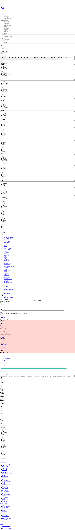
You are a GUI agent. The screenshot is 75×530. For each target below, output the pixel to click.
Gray (3, 455)
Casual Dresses (5, 68)
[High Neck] (2, 414)
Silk (3, 150)
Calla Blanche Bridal (5, 515)
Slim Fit (4, 185)
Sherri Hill (5, 272)
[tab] (38, 256)
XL (53, 59)
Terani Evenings (4, 511)
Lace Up (4, 114)
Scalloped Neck (5, 174)
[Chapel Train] (2, 410)
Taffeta (4, 151)
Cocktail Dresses (5, 69)
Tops (3, 94)
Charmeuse (4, 142)
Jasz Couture (5, 251)
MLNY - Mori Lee (6, 278)
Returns (3, 340)
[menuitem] (4, 5)
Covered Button (5, 112)
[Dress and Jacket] (2, 387)
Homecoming (5, 73)
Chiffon (4, 143)
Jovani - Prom (6, 256)
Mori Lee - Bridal (4, 519)
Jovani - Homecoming (5, 480)
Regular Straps (5, 198)
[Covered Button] (2, 393)
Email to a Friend (2, 315)
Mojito (4, 205)
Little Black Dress (5, 85)
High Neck (4, 169)
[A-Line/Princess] (2, 416)
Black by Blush (6, 244)
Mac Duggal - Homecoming (8, 263)
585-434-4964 (2, 337)
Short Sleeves (5, 192)
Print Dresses (5, 89)
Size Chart (1, 314)
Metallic (4, 122)
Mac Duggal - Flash (6, 260)
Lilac (3, 215)
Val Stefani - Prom (6, 275)
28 (55, 57)
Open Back (4, 105)
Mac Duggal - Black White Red (6, 484)
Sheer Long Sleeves (5, 191)
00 (4, 376)
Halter (4, 168)
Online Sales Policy (4, 344)
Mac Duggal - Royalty (5, 487)
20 (42, 57)
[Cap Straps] (2, 424)
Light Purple (4, 442)
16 (35, 57)
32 (62, 57)
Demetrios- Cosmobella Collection (8, 289)
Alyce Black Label (6, 252)
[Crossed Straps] (2, 394)
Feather (4, 133)
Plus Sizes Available (5, 107)
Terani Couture (4, 510)
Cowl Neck (4, 167)
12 (28, 57)
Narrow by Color (4, 203)
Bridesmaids (4, 67)
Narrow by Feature (4, 63)
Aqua (4, 435)
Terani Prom (5, 274)
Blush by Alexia (6, 243)
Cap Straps (4, 197)
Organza (4, 147)
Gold (3, 226)
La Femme (5, 257)
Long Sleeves (5, 190)
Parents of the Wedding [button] (3, 503)
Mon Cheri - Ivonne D (7, 280)
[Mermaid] (2, 418)
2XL (57, 59)
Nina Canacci (6, 267)
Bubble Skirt (4, 100)
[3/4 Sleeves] (3, 421)
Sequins (4, 138)
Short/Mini (4, 161)
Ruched (4, 108)
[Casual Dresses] (3, 383)
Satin (3, 148)
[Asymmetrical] (2, 409)
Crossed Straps (5, 113)
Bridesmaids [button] (3, 291)
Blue (3, 212)
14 (16, 376)
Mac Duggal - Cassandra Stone (8, 258)
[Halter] (2, 413)
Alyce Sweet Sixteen (7, 241)
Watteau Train (5, 163)
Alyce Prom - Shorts (5, 466)
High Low (4, 103)
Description (3, 317)
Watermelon (4, 220)
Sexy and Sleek (5, 90)
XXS (36, 59)
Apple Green (5, 206)
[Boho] (2, 386)
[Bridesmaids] (3, 382)
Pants (3, 88)
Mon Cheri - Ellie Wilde (5, 491)
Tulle (3, 152)
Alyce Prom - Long (6, 239)
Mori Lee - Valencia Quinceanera (8, 296)
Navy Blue (4, 213)
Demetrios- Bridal (6, 288)
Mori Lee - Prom (6, 265)
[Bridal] (3, 381)
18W (3, 59)
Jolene (5, 253)
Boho (3, 82)
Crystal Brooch (5, 131)
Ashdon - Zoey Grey (7, 242)
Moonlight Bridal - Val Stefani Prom (9, 266)
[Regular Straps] (2, 425)
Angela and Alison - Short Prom (8, 238)
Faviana (5, 247)
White (4, 230)
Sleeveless (4, 193)
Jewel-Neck (4, 170)
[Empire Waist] (2, 417)
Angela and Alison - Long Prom (8, 237)
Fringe (4, 135)
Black (4, 228)
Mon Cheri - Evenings (5, 507)
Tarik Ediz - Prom (6, 273)
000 (3, 57)
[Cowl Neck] (2, 412)
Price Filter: (3, 51)
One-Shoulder (5, 172)
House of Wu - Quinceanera (6, 526)
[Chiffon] (1, 405)
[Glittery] (1, 397)
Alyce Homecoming (6, 240)
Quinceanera (4, 76)
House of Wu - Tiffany (5, 477)
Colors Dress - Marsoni (7, 277)
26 (52, 57)
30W (28, 59)
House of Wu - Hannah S (7, 248)
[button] (3, 14)
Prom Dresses (5, 75)
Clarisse (5, 245)
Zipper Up (4, 117)
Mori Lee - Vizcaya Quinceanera (8, 298)
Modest (4, 87)
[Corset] (3, 391)
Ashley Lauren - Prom (5, 469)
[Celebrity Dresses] (3, 390)
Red (3, 222)
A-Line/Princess (5, 182)
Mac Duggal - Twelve (7, 261)
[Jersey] (1, 407)
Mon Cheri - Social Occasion (8, 282)
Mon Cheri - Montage (7, 281)
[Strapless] (2, 426)
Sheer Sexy (4, 91)
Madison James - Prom (7, 264)
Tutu (3, 95)
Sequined (4, 149)
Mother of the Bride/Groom (7, 74)
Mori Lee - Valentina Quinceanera (8, 297)
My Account (4, 5)
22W (12, 59)
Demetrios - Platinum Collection (8, 290)
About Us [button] (3, 356)
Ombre (4, 124)
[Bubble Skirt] (3, 389)
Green (4, 207)
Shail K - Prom (4, 498)
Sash (3, 137)
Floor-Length (5, 159)
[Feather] (1, 406)
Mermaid (4, 184)
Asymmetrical (5, 156)
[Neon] (1, 398)
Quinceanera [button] (4, 294)
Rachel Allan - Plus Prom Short (6, 495)
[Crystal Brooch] (2, 403)
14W (66, 57)
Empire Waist (5, 183)
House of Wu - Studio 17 (5, 476)
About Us (3, 343)
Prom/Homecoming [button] (3, 462)
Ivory (3, 224)
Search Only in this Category (5, 50)
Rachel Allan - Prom (6, 271)
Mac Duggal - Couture (7, 259)
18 (38, 57)
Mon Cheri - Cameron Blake (8, 279)
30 (59, 57)
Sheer (4, 116)
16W (70, 57)
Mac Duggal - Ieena (6, 262)
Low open (4, 115)
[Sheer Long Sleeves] (3, 422)
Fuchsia (4, 219)
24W (16, 59)
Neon (3, 123)
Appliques (4, 129)
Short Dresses (5, 92)
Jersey (4, 145)
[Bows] (2, 402)
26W (20, 59)
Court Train (4, 158)
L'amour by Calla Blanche (5, 516)
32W (32, 59)
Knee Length (5, 160)
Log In (3, 8)
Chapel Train (5, 157)
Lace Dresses (5, 84)
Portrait (4, 173)
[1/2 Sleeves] (3, 420)
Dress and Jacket (5, 83)
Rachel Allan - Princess (7, 270)
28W (24, 59)
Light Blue (4, 210)
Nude (4, 225)
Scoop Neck (4, 175)
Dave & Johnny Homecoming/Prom (7, 473)
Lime (3, 208)
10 (25, 57)
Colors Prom (5, 246)
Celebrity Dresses (5, 101)
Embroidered (5, 132)
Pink (3, 217)
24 (25, 376)
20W (8, 59)
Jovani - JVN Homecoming (7, 254)
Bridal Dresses (6, 286)
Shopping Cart (4, 6)
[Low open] (2, 395)
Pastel (4, 125)
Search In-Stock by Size (5, 55)
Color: (1, 311)
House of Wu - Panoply (7, 249)
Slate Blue (4, 211)
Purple (4, 214)
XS (40, 59)
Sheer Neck (4, 176)
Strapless (4, 177)
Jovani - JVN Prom (6, 255)
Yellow (4, 204)
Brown (4, 227)
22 (45, 57)
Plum (3, 221)
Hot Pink (4, 218)
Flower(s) (4, 134)
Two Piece (4, 96)
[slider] (67, 368)
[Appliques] (2, 401)
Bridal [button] (3, 284)
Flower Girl (4, 71)
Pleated (4, 106)
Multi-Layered (5, 104)
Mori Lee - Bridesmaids (7, 293)
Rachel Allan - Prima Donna (8, 269)
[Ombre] (1, 399)
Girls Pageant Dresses (6, 72)
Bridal (4, 66)
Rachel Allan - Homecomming (8, 268)
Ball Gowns (4, 81)
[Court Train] (2, 411)
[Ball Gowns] (2, 385)
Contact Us (3, 339)
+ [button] (2, 236)
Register (3, 7)
